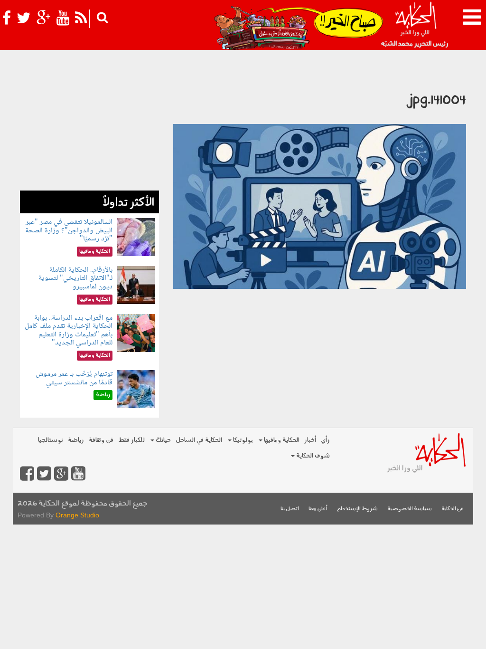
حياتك (162, 440)
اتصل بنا (289, 509)
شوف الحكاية (312, 455)
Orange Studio (77, 515)
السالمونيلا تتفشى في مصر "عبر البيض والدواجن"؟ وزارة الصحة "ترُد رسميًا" (68, 230)
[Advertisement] (89, 131)
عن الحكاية (452, 509)
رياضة (76, 440)
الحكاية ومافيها (280, 440)
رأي (325, 440)
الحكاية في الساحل (199, 440)
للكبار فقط (131, 440)
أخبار (310, 440)
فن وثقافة (101, 440)
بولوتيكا (242, 440)
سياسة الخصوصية (409, 509)
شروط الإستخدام (357, 509)
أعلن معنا (317, 509)
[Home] (415, 24)
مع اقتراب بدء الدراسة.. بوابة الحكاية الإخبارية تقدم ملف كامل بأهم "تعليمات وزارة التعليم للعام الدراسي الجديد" (68, 331)
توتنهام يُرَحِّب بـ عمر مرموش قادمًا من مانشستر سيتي (74, 378)
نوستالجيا (50, 440)
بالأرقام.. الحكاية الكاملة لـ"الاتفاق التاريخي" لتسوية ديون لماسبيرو (75, 278)
